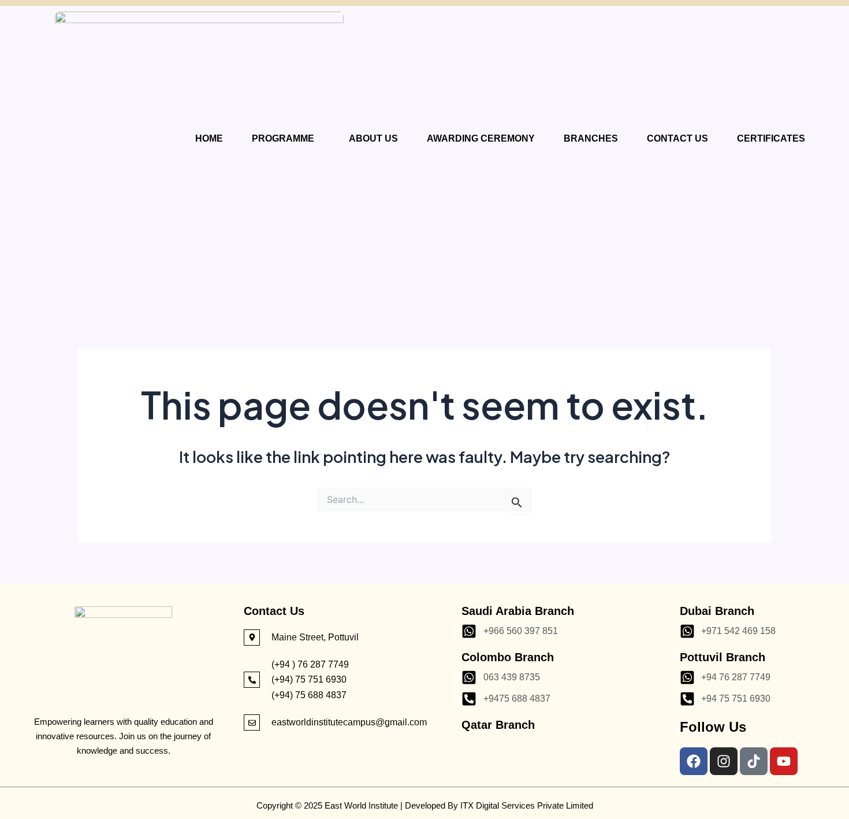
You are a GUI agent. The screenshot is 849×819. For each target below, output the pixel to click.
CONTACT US (677, 138)
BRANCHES (591, 138)
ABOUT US (373, 138)
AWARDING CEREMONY (481, 138)
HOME (209, 138)
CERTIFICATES (771, 138)
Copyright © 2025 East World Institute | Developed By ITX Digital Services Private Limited (424, 805)
